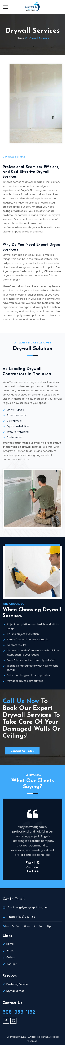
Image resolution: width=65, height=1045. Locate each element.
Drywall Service (15, 991)
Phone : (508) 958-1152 (21, 917)
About (10, 950)
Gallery (10, 957)
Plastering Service (17, 984)
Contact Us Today (22, 751)
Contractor (32, 867)
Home (20, 38)
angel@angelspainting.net (32, 907)
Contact (11, 964)
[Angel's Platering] (32, 7)
